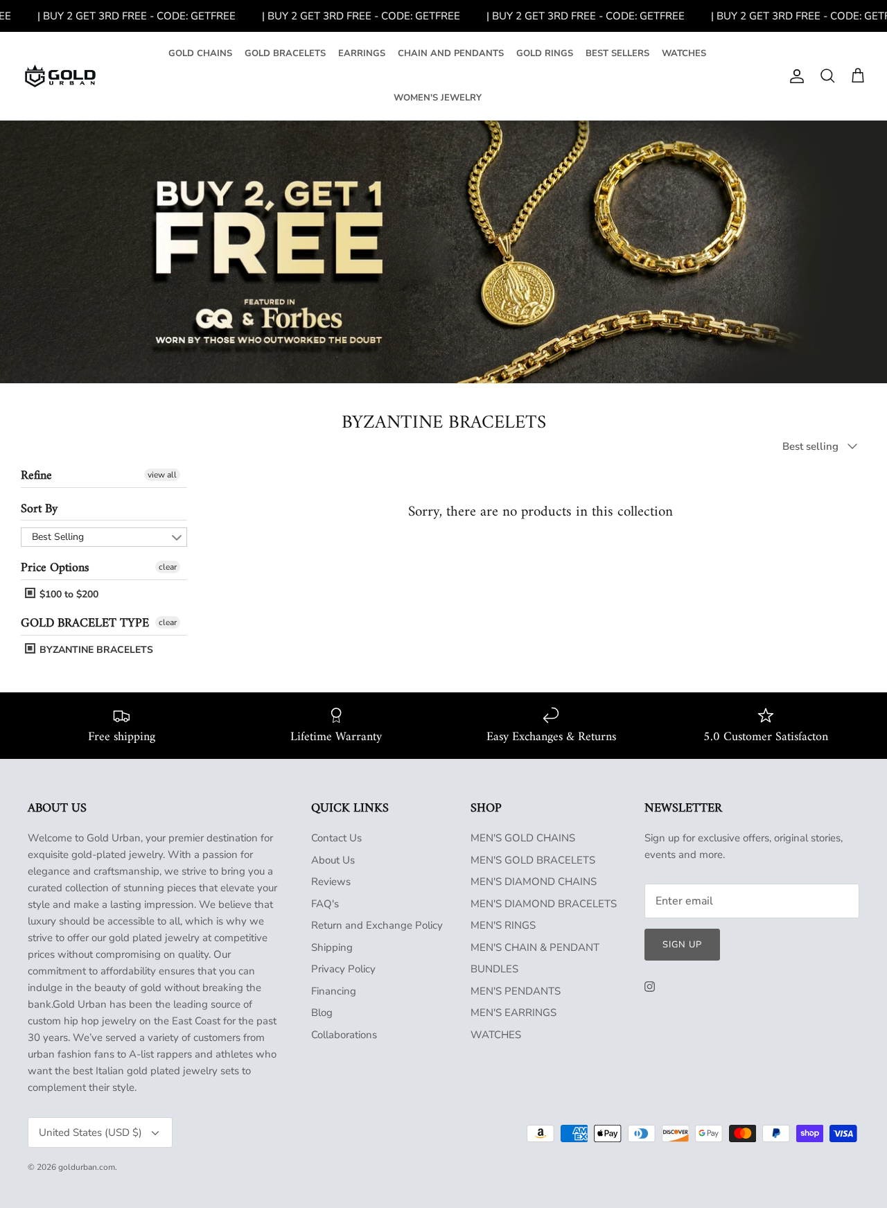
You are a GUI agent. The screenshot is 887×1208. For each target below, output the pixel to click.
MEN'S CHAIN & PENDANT (535, 947)
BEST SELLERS (617, 53)
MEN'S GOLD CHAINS (523, 838)
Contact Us (336, 838)
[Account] (794, 76)
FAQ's (325, 904)
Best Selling (58, 536)
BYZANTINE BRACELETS (95, 649)
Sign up (682, 944)
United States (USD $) (90, 1132)
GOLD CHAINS (200, 53)
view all (162, 474)
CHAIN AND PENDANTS (451, 53)
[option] (443, 252)
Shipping (332, 947)
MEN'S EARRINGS (513, 1012)
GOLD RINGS (544, 53)
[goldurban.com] (60, 76)
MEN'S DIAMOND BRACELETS (544, 904)
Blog (322, 1012)
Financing (333, 991)
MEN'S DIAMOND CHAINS (534, 882)
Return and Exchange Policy (377, 925)
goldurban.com (86, 1167)
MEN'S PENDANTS (516, 991)
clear (168, 566)
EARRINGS (361, 53)
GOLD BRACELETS (285, 53)
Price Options (55, 568)
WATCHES (684, 53)
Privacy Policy (343, 969)
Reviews (331, 882)
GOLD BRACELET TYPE (85, 623)
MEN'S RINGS (503, 925)
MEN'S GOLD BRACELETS (533, 860)
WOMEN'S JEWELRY (438, 97)
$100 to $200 (67, 594)
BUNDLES (494, 969)
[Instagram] (649, 986)
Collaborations (344, 1035)
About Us (333, 860)
